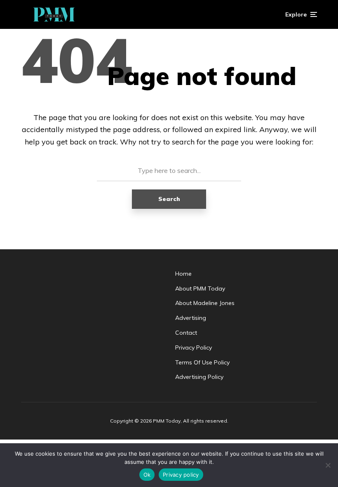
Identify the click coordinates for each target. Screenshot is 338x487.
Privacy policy (181, 474)
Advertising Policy (199, 377)
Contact (186, 332)
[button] (301, 14)
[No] (328, 465)
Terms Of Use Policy (202, 362)
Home (183, 273)
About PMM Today (200, 288)
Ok (147, 474)
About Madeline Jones (205, 303)
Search (169, 199)
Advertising (190, 318)
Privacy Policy (193, 347)
